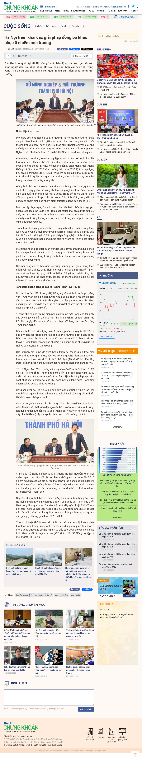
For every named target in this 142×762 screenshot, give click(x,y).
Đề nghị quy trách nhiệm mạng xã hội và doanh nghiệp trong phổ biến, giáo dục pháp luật (117, 361)
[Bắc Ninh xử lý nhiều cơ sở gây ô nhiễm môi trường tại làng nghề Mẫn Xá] (48, 557)
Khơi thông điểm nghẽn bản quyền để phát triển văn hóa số (115, 136)
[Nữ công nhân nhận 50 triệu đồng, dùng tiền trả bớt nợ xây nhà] (49, 619)
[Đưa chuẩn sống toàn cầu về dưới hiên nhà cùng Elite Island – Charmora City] (117, 176)
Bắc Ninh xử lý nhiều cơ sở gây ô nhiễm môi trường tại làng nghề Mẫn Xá (48, 571)
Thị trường (105, 275)
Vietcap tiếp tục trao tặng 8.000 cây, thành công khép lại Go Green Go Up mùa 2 (80, 633)
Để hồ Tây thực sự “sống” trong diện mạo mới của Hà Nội (17, 668)
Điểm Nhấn (117, 443)
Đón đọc (103, 580)
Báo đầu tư (97, 7)
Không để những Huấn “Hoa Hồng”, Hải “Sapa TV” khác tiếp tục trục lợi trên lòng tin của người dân (17, 635)
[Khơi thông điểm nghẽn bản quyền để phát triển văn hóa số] (117, 121)
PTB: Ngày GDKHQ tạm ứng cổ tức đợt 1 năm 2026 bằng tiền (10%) (117, 616)
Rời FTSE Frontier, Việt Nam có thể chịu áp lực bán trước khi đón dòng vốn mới (117, 501)
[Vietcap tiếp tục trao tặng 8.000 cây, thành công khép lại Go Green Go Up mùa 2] (80, 619)
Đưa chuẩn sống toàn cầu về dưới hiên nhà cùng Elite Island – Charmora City (116, 191)
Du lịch (75, 26)
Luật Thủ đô (75, 595)
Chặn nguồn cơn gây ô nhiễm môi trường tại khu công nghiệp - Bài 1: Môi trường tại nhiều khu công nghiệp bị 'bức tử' (78, 574)
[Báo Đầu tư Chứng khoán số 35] (129, 588)
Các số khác (107, 596)
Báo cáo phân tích (111, 527)
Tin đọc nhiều (127, 351)
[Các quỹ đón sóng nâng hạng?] (117, 460)
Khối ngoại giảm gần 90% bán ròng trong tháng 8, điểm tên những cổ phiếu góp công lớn (117, 483)
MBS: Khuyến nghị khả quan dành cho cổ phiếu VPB (118, 555)
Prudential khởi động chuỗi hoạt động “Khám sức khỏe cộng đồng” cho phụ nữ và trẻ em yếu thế (117, 389)
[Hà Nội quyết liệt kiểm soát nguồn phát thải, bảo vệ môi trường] (80, 655)
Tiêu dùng (51, 26)
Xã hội (38, 26)
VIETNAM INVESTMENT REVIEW (115, 7)
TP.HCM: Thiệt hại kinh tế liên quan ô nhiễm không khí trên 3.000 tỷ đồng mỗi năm (118, 259)
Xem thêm (117, 427)
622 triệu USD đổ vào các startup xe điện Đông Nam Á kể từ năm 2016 (117, 266)
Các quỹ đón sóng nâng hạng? (118, 474)
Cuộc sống (17, 26)
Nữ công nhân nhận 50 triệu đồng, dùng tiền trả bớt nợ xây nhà (48, 633)
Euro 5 (57, 595)
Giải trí (64, 26)
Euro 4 (49, 595)
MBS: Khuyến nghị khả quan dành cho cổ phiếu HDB (118, 535)
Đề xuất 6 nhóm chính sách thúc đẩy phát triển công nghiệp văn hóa (118, 143)
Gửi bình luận (86, 709)
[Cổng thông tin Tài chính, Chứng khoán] (21, 7)
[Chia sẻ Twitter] (132, 6)
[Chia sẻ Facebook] (128, 6)
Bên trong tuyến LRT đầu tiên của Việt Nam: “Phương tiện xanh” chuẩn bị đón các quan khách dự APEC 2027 (119, 207)
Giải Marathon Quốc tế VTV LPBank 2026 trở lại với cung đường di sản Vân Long (116, 375)
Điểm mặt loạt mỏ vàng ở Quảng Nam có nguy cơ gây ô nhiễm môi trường (18, 571)
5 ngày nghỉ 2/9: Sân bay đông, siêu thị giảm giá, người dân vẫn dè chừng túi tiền (117, 81)
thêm (133, 11)
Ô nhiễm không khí (37, 595)
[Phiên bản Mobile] (136, 6)
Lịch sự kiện (106, 604)
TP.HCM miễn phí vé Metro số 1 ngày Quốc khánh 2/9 (118, 88)
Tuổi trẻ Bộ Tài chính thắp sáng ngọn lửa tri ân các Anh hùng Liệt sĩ (117, 402)
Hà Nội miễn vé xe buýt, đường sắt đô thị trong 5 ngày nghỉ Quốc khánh (117, 95)
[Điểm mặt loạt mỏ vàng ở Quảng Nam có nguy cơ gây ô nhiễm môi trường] (19, 557)
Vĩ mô (57, 11)
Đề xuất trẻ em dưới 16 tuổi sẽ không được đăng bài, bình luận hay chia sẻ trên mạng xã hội (117, 415)
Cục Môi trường (22, 595)
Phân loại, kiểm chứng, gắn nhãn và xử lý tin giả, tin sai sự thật (48, 670)
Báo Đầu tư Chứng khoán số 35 (113, 587)
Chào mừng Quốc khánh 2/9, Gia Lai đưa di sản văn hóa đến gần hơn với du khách (118, 198)
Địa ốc (91, 11)
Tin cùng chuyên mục (28, 604)
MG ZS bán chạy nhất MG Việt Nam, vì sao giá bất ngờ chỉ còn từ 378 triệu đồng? (116, 250)
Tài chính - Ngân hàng (117, 11)
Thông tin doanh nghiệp (74, 11)
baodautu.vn (28, 49)
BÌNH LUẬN (19, 683)
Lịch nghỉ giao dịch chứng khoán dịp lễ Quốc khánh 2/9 (117, 509)
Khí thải (65, 595)
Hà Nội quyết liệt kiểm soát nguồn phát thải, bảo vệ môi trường (78, 670)
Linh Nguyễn (16, 49)
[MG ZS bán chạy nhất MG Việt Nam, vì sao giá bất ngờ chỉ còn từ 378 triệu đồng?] (117, 233)
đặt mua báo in (51, 7)
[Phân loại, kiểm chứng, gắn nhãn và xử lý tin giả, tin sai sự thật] (49, 655)
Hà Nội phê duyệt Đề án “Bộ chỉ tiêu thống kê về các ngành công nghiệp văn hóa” (119, 150)
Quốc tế (100, 11)
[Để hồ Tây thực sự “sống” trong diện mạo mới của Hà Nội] (17, 655)
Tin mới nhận (106, 351)
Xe (84, 26)
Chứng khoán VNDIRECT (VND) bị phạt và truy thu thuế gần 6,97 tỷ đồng (117, 493)
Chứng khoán (46, 11)
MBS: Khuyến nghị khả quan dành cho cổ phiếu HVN (118, 545)
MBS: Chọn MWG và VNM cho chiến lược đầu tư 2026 (117, 565)
